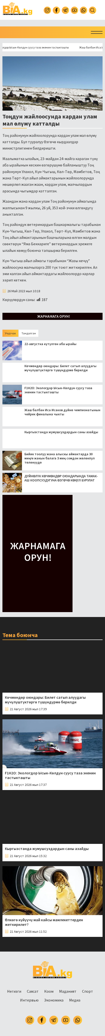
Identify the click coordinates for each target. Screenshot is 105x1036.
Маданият (67, 991)
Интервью (29, 1000)
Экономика (53, 1000)
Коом (48, 991)
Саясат (33, 991)
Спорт (87, 991)
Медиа (74, 1000)
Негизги (14, 991)
